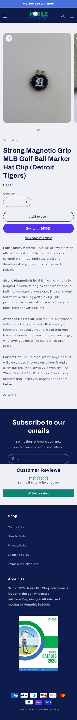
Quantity (9, 193)
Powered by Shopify (50, 709)
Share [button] (12, 394)
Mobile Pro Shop (32, 709)
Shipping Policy (18, 554)
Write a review (38, 493)
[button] (5, 15)
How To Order (17, 536)
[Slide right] (47, 130)
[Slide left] (29, 130)
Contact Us (16, 527)
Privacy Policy (17, 545)
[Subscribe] (64, 459)
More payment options (38, 238)
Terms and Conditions (23, 564)
